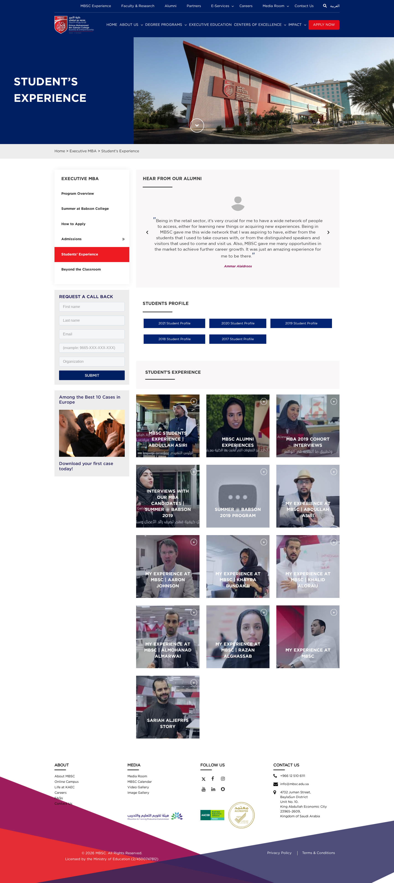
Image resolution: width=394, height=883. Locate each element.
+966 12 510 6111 (292, 776)
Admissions (71, 239)
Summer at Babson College (85, 208)
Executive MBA (83, 151)
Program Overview (77, 193)
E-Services (220, 6)
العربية (335, 6)
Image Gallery (138, 792)
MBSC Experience (95, 6)
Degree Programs (163, 24)
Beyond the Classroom (81, 269)
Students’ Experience (79, 254)
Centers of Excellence (258, 24)
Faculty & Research (137, 6)
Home (111, 24)
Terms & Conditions (318, 852)
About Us (128, 24)
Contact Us (304, 6)
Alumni (170, 6)
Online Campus (66, 782)
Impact (295, 24)
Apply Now (324, 24)
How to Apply (73, 224)
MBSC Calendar (139, 782)
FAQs (58, 798)
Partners (194, 6)
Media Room (273, 6)
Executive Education (210, 24)
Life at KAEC (64, 787)
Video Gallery (138, 787)
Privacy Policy (279, 852)
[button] (147, 232)
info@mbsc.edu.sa (294, 784)
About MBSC (64, 776)
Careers (245, 6)
